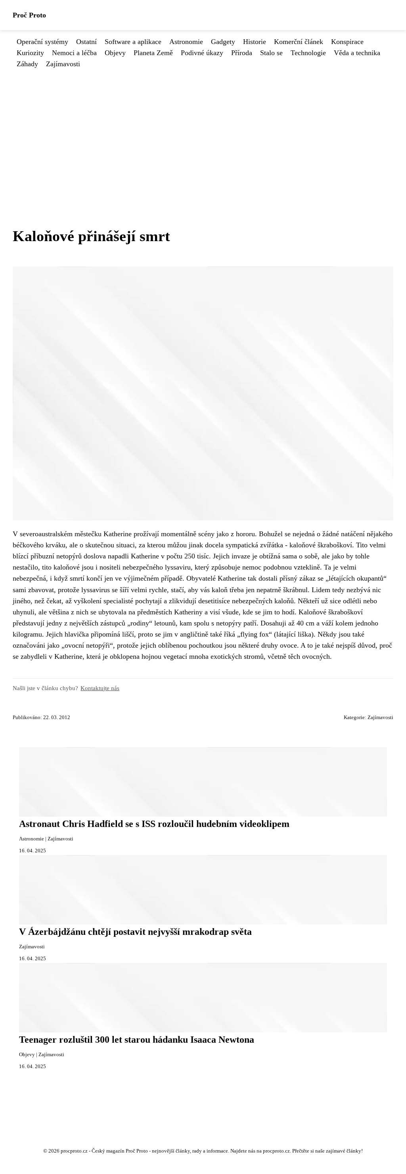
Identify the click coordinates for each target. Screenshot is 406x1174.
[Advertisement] (203, 129)
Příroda (241, 53)
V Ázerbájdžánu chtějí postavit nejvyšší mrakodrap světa (135, 932)
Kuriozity (30, 53)
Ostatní (86, 42)
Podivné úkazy (202, 53)
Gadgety (223, 42)
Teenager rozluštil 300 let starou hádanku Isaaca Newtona (136, 1039)
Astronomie (186, 42)
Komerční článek (298, 42)
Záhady (27, 64)
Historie (254, 42)
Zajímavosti (63, 64)
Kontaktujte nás (99, 688)
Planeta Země (153, 53)
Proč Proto (29, 15)
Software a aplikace (133, 42)
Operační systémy (42, 42)
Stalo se (271, 53)
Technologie (308, 53)
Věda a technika (357, 53)
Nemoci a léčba (74, 53)
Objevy (115, 53)
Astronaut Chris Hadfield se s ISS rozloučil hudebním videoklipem (154, 824)
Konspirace (347, 42)
